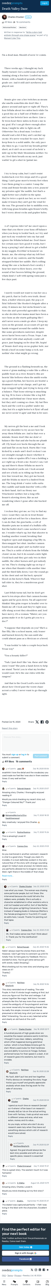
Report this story (10, 728)
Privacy (17, 1275)
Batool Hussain (23, 947)
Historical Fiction (9, 27)
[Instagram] (35, 1269)
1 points (14, 1029)
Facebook (24, 1259)
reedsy (12, 3)
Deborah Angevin (24, 789)
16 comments (23, 22)
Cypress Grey (22, 846)
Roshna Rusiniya (23, 832)
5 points (12, 769)
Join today (24, 1247)
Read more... (7, 876)
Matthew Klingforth (21, 1146)
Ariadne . (20, 1201)
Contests (26, 1285)
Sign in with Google (24, 1253)
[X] (31, 1269)
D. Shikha (20, 1183)
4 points (12, 812)
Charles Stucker (25, 886)
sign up (14, 754)
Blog (47, 1285)
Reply (4, 782)
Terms (10, 1275)
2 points (14, 886)
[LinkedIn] (39, 1269)
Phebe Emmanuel (24, 1166)
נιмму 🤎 (20, 769)
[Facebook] (43, 1269)
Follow (28, 17)
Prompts (14, 1285)
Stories (38, 1285)
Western (22, 27)
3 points (12, 846)
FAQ (4, 1275)
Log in (44, 3)
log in (23, 754)
